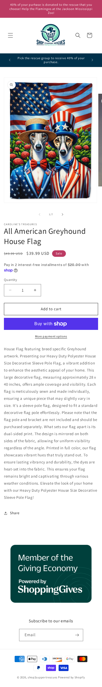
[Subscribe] (77, 635)
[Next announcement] (92, 60)
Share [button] (15, 513)
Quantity (10, 280)
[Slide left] (39, 214)
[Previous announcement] (9, 60)
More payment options (51, 336)
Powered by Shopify (71, 677)
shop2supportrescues (42, 677)
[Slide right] (62, 214)
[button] (10, 35)
